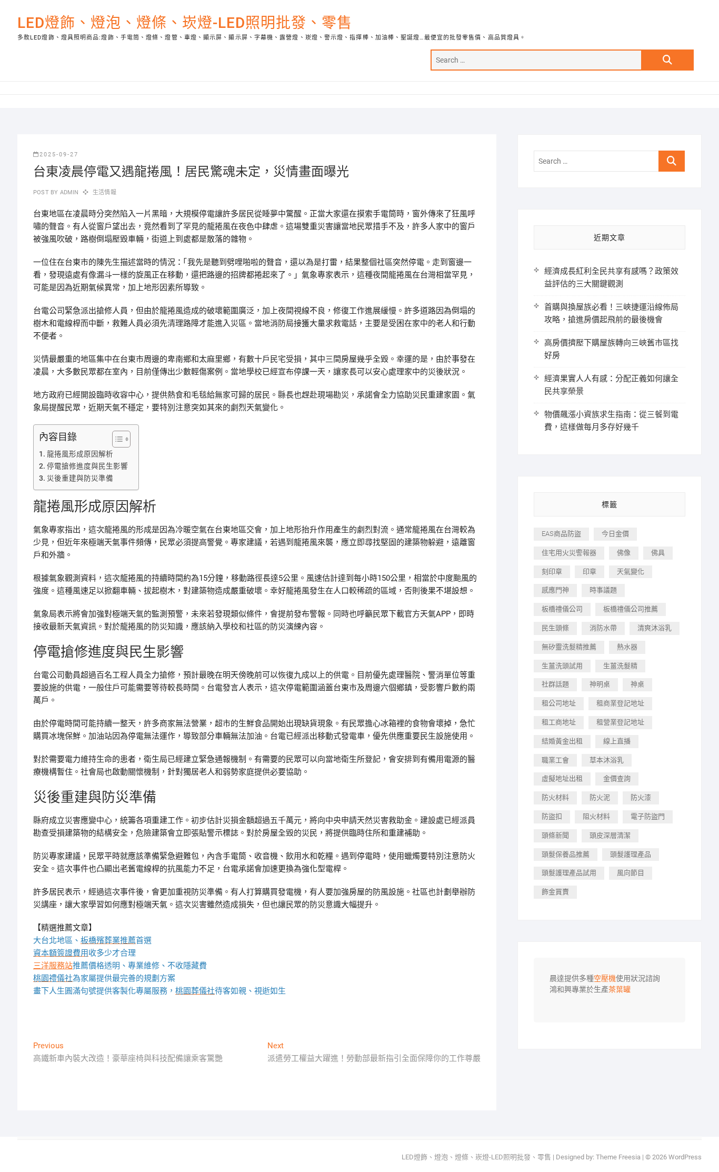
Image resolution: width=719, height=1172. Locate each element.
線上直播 (617, 741)
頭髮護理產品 (630, 854)
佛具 (658, 553)
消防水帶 (603, 628)
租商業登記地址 (620, 703)
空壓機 (605, 979)
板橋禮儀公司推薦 (630, 609)
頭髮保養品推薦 (566, 854)
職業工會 (555, 760)
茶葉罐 (619, 990)
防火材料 (555, 797)
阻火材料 (596, 816)
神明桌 (600, 684)
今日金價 (615, 534)
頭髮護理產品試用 (569, 873)
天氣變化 (630, 571)
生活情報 (104, 192)
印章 (589, 571)
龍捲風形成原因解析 (80, 454)
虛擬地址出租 (562, 778)
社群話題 (555, 684)
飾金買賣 (555, 892)
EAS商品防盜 (561, 534)
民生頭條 (555, 628)
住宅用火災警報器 (569, 553)
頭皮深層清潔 (610, 835)
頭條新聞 (555, 835)
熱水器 (627, 647)
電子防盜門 (648, 816)
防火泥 (600, 797)
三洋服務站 (53, 965)
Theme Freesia (618, 1157)
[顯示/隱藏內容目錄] (116, 439)
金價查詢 (617, 778)
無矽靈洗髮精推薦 (569, 647)
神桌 (637, 684)
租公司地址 (559, 703)
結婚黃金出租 (562, 741)
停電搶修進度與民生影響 (87, 466)
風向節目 (630, 873)
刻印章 (552, 571)
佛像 (624, 553)
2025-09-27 (58, 154)
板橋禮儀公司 (562, 609)
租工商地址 (559, 722)
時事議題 (603, 590)
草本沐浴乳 (607, 760)
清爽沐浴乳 (654, 628)
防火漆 (641, 797)
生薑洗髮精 (620, 666)
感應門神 (555, 590)
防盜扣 (552, 816)
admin (68, 192)
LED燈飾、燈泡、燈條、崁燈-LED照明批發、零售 (184, 23)
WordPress (685, 1157)
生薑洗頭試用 (562, 666)
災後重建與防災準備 (80, 478)
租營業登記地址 (620, 722)
